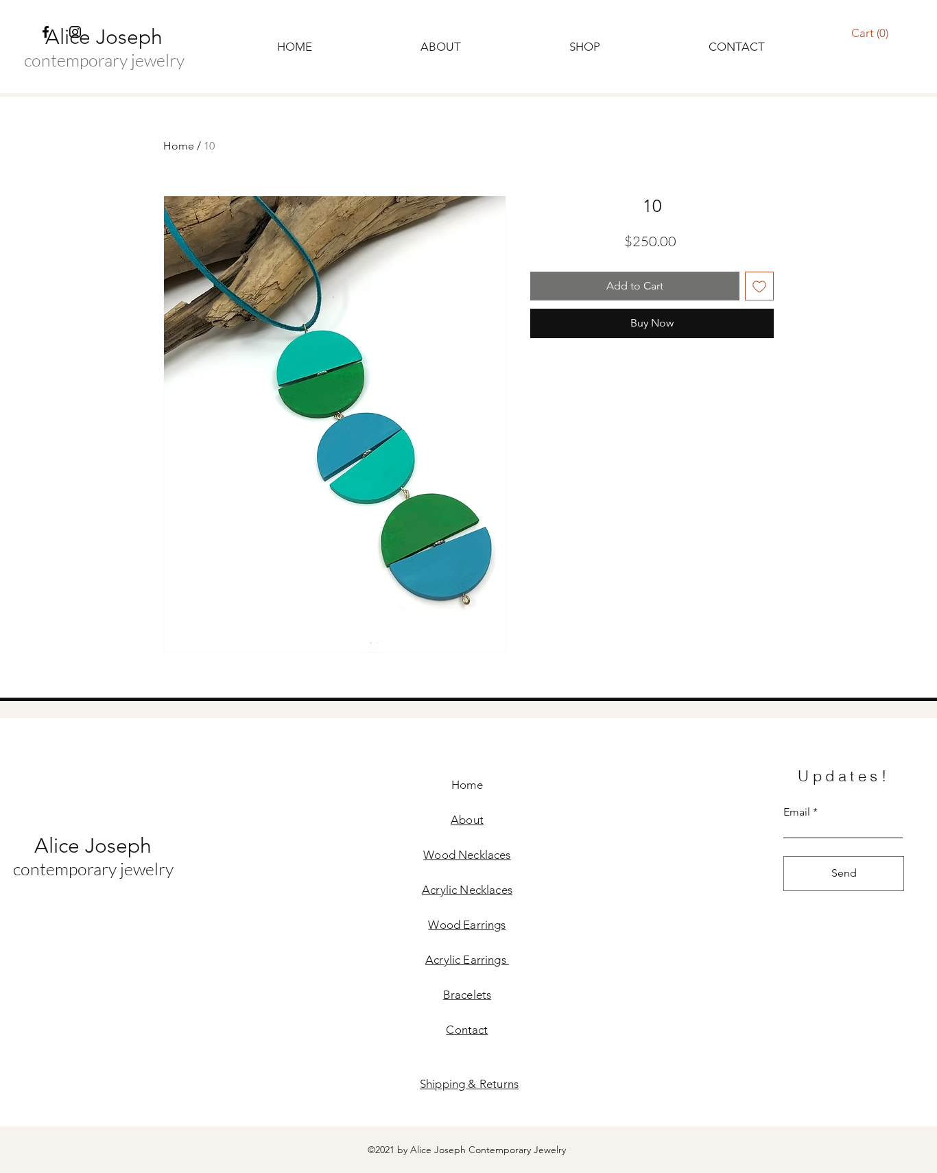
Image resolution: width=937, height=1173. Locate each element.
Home (178, 145)
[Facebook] (46, 32)
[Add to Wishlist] (759, 286)
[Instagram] (75, 32)
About (467, 820)
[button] (870, 33)
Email (796, 812)
